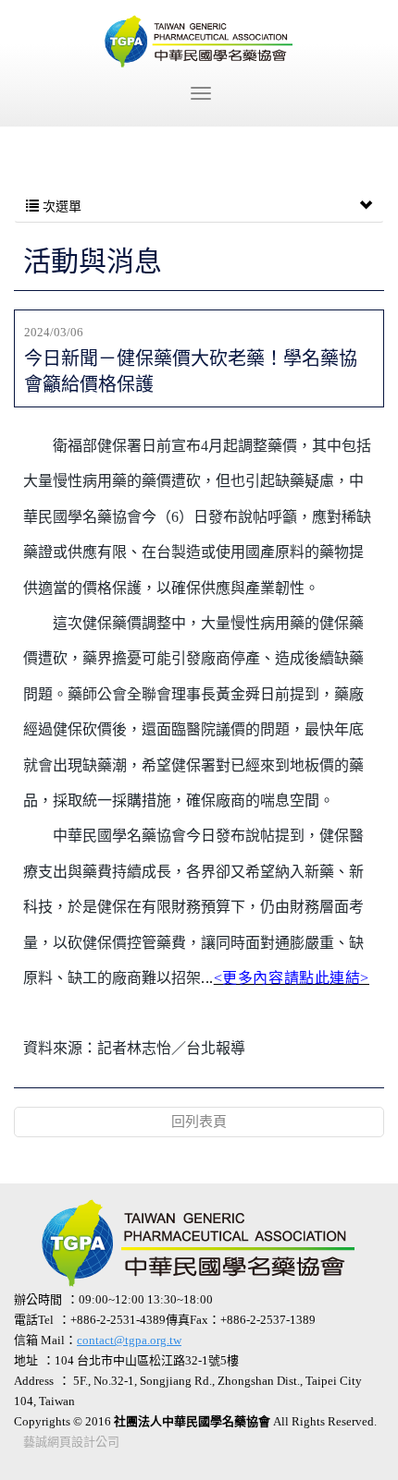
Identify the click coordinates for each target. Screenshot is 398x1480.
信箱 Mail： (97, 1340)
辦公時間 (38, 1299)
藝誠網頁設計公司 (71, 1442)
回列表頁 (199, 1121)
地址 (26, 1360)
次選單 (60, 206)
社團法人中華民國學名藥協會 (199, 41)
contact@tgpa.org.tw (129, 1340)
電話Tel (34, 1320)
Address (34, 1381)
